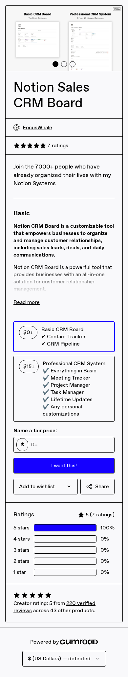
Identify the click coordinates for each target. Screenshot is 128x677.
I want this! (64, 465)
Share (102, 486)
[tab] (55, 64)
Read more (26, 302)
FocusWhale (37, 127)
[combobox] (45, 486)
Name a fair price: (35, 430)
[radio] (64, 337)
